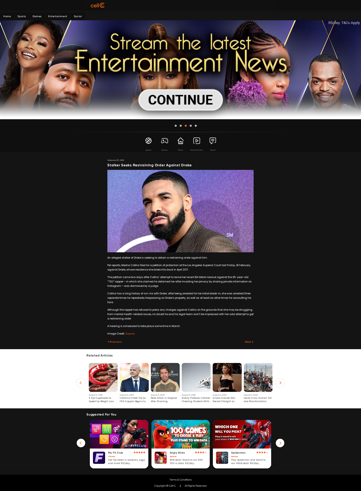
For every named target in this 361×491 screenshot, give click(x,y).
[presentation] (81, 382)
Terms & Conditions (181, 479)
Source (130, 333)
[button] (175, 126)
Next (248, 342)
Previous (115, 342)
